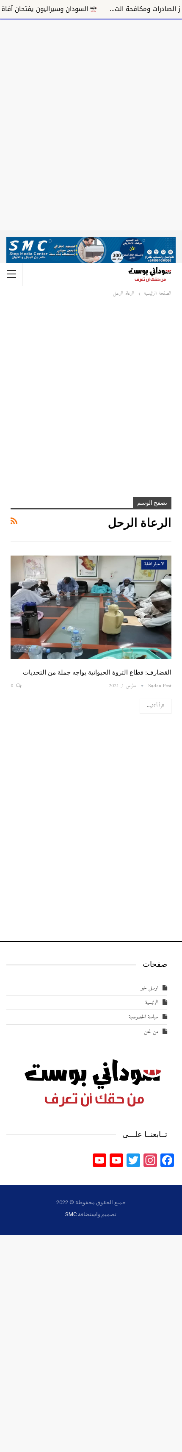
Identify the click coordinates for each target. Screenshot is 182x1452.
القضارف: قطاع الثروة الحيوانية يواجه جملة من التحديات (97, 672)
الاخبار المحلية (154, 564)
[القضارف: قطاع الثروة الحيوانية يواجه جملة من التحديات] (91, 607)
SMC (70, 1214)
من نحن (151, 1032)
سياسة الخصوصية (143, 1017)
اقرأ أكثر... (155, 706)
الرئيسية (151, 1002)
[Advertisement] (91, 123)
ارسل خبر (149, 988)
